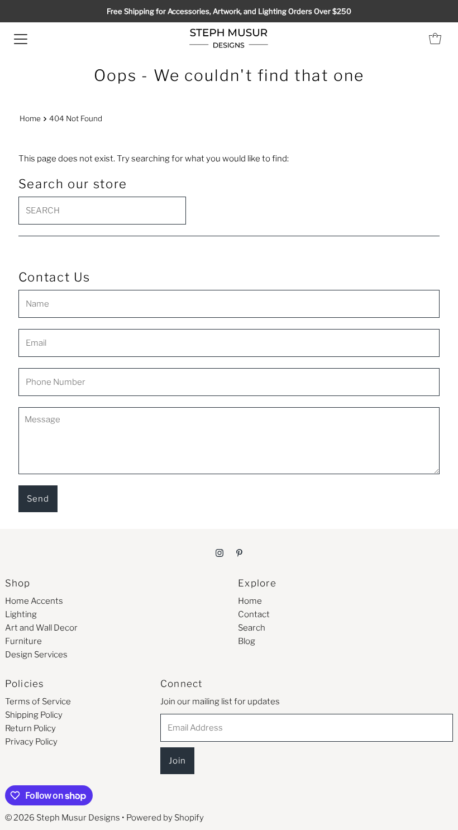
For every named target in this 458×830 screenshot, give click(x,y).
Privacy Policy (31, 742)
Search (251, 628)
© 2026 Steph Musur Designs (62, 818)
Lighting (21, 614)
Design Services (36, 655)
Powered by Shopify (165, 818)
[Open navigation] (21, 38)
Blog (246, 641)
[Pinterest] (239, 552)
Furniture (23, 641)
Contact (254, 614)
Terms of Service (38, 702)
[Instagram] (219, 552)
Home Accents (34, 601)
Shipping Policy (34, 715)
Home (30, 118)
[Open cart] (435, 38)
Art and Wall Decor (41, 628)
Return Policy (30, 728)
